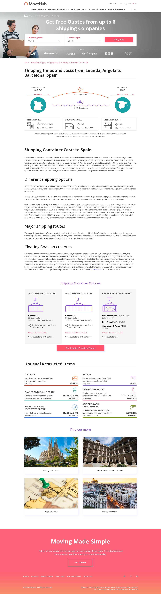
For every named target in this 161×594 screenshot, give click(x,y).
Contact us (34, 576)
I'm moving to (74, 37)
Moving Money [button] (77, 9)
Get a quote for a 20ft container (41, 337)
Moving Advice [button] (37, 9)
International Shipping (38, 62)
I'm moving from (35, 37)
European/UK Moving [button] (57, 9)
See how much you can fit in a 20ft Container (42, 326)
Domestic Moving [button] (96, 9)
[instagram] (137, 577)
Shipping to (122, 89)
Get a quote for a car (110, 337)
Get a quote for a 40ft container (78, 337)
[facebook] (125, 577)
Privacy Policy (60, 576)
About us (26, 576)
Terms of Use (88, 576)
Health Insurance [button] (115, 9)
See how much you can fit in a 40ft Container (79, 326)
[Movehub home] (35, 3)
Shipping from (38, 89)
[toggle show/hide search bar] (134, 9)
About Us (112, 3)
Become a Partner (47, 576)
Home (26, 62)
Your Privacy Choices (74, 576)
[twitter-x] (131, 577)
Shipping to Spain (54, 62)
